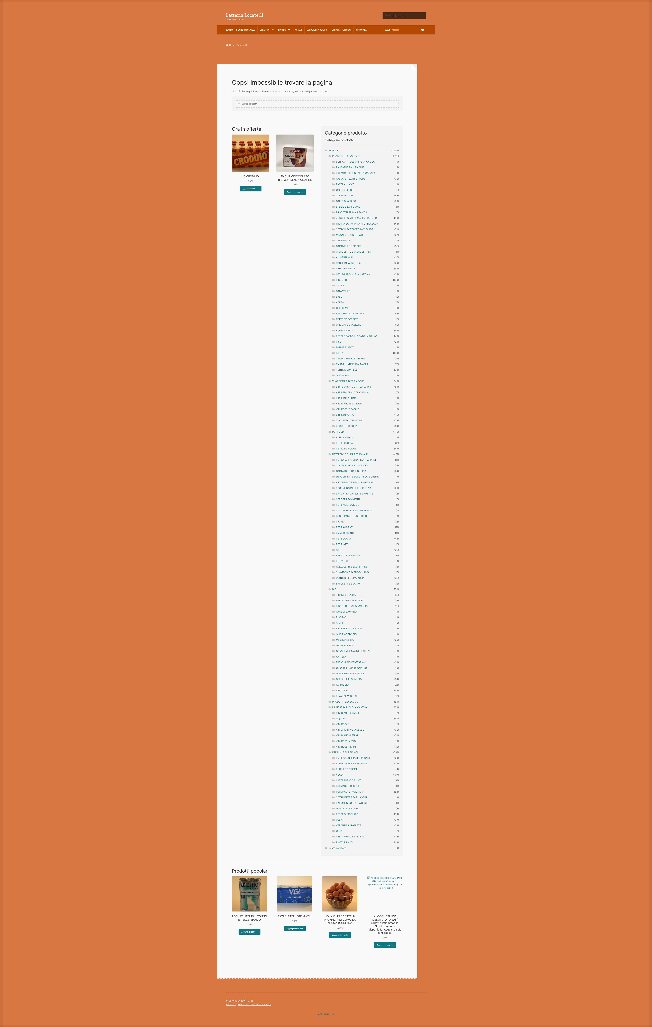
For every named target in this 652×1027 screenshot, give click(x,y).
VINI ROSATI (343, 724)
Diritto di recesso (326, 1014)
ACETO (340, 302)
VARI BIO (341, 656)
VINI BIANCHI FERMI (347, 735)
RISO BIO (341, 617)
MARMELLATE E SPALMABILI (352, 364)
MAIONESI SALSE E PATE (350, 235)
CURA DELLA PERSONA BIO (351, 668)
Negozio (282, 29)
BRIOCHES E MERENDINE (350, 313)
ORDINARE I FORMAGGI (341, 29)
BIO (334, 589)
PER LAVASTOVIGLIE (347, 504)
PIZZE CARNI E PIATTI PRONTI (353, 758)
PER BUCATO (343, 538)
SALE (339, 296)
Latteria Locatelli (245, 15)
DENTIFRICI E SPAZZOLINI (350, 578)
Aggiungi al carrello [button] (250, 188)
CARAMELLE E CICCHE (348, 246)
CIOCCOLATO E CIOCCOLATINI (353, 251)
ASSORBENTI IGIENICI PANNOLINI (355, 482)
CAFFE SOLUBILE (345, 190)
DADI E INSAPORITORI (348, 263)
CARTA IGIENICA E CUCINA (351, 471)
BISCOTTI (341, 280)
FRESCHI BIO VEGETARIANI (351, 662)
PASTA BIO (342, 690)
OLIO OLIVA (342, 375)
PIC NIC (340, 521)
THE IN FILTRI (343, 240)
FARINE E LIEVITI (345, 347)
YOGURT (341, 774)
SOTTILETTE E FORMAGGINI (351, 797)
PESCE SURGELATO (347, 814)
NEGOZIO (334, 150)
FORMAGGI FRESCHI (347, 786)
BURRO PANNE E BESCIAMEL (352, 763)
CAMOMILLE (343, 291)
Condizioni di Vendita (317, 29)
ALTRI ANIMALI (344, 437)
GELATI (340, 819)
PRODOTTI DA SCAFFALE (346, 156)
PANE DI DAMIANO (346, 611)
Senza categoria (337, 848)
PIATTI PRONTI (344, 842)
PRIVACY (298, 29)
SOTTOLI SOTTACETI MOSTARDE (354, 229)
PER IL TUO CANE (346, 448)
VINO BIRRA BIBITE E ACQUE (348, 381)
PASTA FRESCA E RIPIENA (350, 836)
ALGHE (340, 623)
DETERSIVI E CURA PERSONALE (350, 454)
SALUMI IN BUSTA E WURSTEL (353, 803)
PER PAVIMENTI (344, 527)
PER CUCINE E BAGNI (348, 555)
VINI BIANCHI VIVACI (347, 713)
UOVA (339, 831)
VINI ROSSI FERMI (346, 746)
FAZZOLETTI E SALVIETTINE (351, 566)
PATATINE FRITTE (345, 268)
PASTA (339, 353)
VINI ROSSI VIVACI (346, 741)
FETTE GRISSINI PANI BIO (350, 600)
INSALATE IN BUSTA (347, 808)
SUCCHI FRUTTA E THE (349, 420)
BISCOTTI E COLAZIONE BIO (352, 606)
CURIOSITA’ (265, 29)
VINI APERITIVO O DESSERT (351, 729)
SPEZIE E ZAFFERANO (348, 206)
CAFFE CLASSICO (346, 201)
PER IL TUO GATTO (346, 443)
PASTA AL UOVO (345, 184)
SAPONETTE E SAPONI (348, 583)
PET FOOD (338, 431)
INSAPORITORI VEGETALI (350, 673)
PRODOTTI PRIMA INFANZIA (351, 212)
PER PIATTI (342, 544)
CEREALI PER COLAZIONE (350, 358)
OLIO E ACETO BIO (346, 634)
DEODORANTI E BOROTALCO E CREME (357, 476)
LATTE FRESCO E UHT (348, 780)
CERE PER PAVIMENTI (348, 499)
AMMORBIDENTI (345, 533)
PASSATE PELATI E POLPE (350, 178)
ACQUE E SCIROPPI (347, 426)
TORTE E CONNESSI (347, 369)
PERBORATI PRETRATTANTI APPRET (356, 459)
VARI (338, 549)
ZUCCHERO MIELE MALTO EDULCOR (356, 218)
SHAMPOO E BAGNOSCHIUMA (352, 572)
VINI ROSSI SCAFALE (347, 409)
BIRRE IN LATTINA (346, 398)
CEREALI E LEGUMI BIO (349, 679)
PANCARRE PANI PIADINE (350, 167)
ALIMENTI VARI (344, 257)
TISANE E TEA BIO (346, 595)
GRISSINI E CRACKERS (348, 324)
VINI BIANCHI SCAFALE (349, 403)
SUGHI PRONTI (344, 330)
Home (232, 45)
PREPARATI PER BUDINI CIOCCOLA (355, 173)
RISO (338, 341)
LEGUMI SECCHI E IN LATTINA (353, 274)
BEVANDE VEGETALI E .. (349, 696)
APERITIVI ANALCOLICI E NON (352, 392)
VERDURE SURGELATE (348, 825)
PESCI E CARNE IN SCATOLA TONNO (356, 336)
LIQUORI (340, 718)
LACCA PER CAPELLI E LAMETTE (354, 493)
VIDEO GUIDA (361, 29)
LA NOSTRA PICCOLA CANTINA (350, 707)
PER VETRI (342, 561)
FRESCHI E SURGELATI (345, 752)
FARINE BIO (342, 684)
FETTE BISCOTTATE (347, 319)
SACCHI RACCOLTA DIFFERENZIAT (355, 510)
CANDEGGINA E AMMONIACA (352, 465)
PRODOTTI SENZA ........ (345, 701)
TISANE (340, 285)
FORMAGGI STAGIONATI (349, 791)
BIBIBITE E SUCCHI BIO (349, 628)
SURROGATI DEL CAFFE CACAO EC (355, 161)
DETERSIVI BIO (344, 645)
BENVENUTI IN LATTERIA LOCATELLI (240, 29)
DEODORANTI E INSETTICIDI (352, 516)
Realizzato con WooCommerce (254, 1004)
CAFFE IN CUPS (345, 195)
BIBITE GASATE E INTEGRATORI (353, 386)
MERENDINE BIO (345, 640)
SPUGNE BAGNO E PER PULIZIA (353, 488)
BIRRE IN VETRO (345, 414)
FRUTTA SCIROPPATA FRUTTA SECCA (357, 223)
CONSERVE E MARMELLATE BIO (353, 651)
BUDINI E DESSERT (346, 769)
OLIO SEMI (342, 308)
